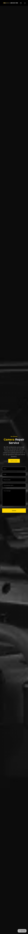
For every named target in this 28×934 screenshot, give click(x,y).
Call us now (14, 461)
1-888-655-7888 (14, 3)
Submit (14, 510)
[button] (25, 3)
